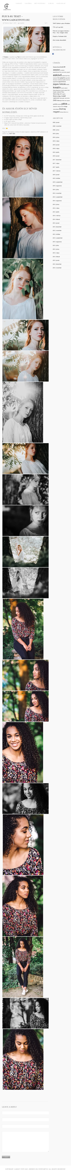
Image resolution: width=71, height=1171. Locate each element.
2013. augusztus (57, 242)
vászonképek (56, 109)
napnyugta (62, 98)
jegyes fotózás (59, 83)
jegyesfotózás (62, 81)
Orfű (54, 100)
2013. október (56, 234)
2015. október (56, 178)
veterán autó (60, 106)
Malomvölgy (57, 96)
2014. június (56, 204)
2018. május (56, 148)
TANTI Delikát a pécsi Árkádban (61, 23)
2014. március (56, 215)
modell (63, 96)
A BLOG (51, 3)
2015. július (56, 189)
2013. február (56, 256)
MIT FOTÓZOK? (39, 3)
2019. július (56, 133)
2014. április (56, 212)
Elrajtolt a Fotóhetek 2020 (60, 36)
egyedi (68, 72)
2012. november (57, 268)
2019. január (56, 145)
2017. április (56, 167)
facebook (55, 78)
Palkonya (59, 100)
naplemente (56, 98)
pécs (64, 103)
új (67, 112)
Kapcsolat (61, 3)
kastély (67, 84)
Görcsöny (55, 79)
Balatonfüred (56, 67)
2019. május (56, 141)
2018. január (56, 156)
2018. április (56, 152)
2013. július (56, 245)
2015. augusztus (57, 186)
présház (59, 104)
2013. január (56, 260)
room (68, 104)
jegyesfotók (55, 81)
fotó (58, 78)
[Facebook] (53, 54)
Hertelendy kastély (62, 79)
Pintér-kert (64, 100)
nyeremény (67, 98)
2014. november (57, 193)
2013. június (56, 249)
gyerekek (68, 78)
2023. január (56, 122)
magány (63, 94)
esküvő (57, 75)
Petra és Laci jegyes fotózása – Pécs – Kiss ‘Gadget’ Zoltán (61, 32)
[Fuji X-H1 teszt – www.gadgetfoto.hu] (26, 53)
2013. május (56, 253)
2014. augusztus (57, 200)
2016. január (56, 174)
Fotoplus (6, 57)
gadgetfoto (62, 78)
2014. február (56, 219)
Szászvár (55, 106)
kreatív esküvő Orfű (65, 90)
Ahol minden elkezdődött (59, 40)
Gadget (19, 3)
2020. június (56, 130)
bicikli (62, 67)
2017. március (56, 171)
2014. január (56, 223)
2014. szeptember (57, 197)
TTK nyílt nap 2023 (58, 27)
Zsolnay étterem (63, 112)
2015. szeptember (57, 182)
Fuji (18, 57)
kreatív (57, 87)
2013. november (57, 230)
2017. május (56, 163)
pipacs (68, 100)
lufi (60, 94)
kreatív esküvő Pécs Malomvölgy (58, 93)
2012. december (57, 264)
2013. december (57, 227)
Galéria (28, 3)
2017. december (57, 159)
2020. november (57, 126)
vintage (65, 106)
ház (69, 79)
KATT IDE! (12, 133)
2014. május (56, 208)
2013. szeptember (57, 238)
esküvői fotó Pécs (66, 75)
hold (67, 79)
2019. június (56, 137)
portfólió (55, 104)
